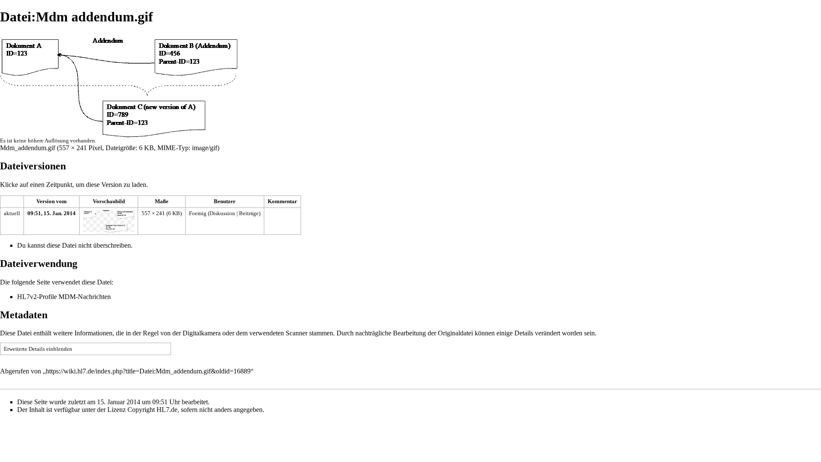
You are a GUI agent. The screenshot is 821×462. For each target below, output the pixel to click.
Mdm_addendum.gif (27, 147)
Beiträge (249, 213)
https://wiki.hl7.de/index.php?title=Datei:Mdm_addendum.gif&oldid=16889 (148, 371)
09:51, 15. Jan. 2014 (51, 213)
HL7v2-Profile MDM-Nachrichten (64, 296)
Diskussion (222, 213)
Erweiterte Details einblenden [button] (38, 349)
